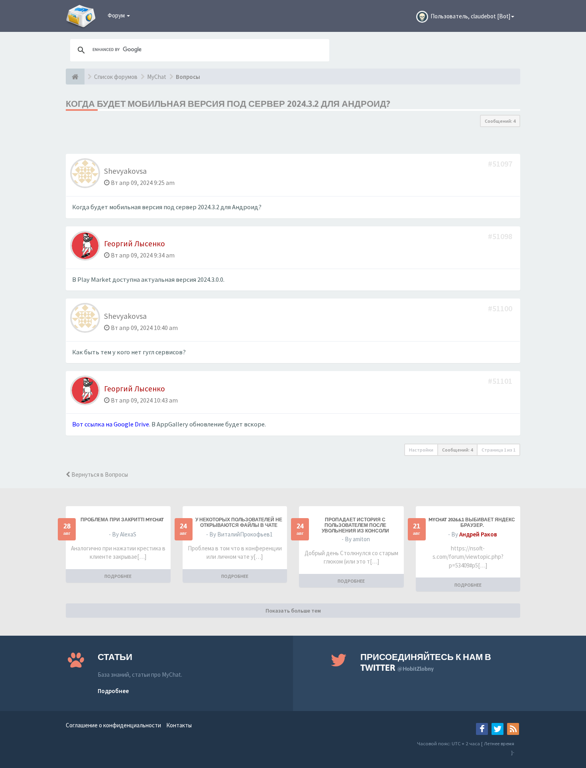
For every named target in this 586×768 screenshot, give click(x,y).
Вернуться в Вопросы (99, 474)
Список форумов (116, 77)
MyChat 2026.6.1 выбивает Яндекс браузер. (472, 522)
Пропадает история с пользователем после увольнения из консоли (355, 525)
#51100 (501, 308)
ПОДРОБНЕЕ (118, 576)
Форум (117, 15)
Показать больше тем (293, 610)
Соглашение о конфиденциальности (113, 725)
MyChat (156, 77)
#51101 (501, 381)
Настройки (421, 450)
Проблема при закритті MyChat (122, 519)
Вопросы (188, 77)
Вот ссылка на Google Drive (110, 424)
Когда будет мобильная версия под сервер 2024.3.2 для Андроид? (228, 103)
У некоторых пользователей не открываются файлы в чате (238, 522)
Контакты (179, 725)
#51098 (501, 236)
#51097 (501, 164)
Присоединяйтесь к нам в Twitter (425, 662)
